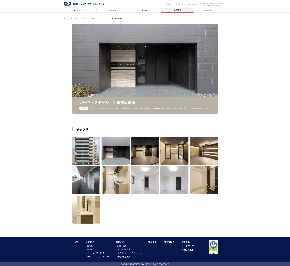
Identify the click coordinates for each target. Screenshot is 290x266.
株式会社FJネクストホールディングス (211, 4)
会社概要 (90, 245)
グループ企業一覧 (94, 253)
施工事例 (177, 10)
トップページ (81, 10)
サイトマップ (180, 4)
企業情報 (112, 10)
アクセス (169, 4)
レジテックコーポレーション (74, 18)
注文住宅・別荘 (123, 249)
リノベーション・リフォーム (129, 253)
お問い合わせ (192, 4)
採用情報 (208, 10)
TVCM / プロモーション (96, 256)
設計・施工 (121, 245)
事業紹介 (145, 10)
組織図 (90, 249)
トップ (75, 241)
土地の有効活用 (123, 256)
